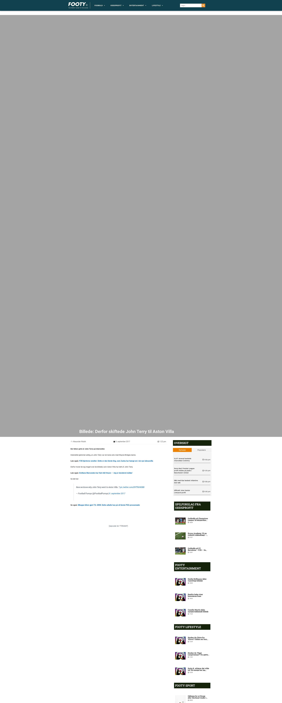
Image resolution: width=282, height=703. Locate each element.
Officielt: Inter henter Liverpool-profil (182, 491)
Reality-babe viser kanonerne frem (195, 595)
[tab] (182, 450)
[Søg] (203, 5)
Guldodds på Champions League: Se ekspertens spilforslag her (198, 520)
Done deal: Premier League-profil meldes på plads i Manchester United (184, 470)
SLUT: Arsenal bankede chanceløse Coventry (182, 459)
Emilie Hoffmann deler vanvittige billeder (197, 580)
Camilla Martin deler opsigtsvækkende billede (198, 611)
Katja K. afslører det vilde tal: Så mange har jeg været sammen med (198, 670)
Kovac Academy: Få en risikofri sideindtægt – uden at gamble (197, 535)
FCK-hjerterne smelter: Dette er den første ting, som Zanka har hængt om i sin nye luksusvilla (116, 461)
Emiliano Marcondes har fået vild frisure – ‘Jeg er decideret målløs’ (106, 473)
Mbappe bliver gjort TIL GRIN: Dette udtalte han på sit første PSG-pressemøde (109, 505)
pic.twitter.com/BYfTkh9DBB (132, 487)
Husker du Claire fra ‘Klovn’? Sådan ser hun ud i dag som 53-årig (197, 639)
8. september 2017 (117, 493)
